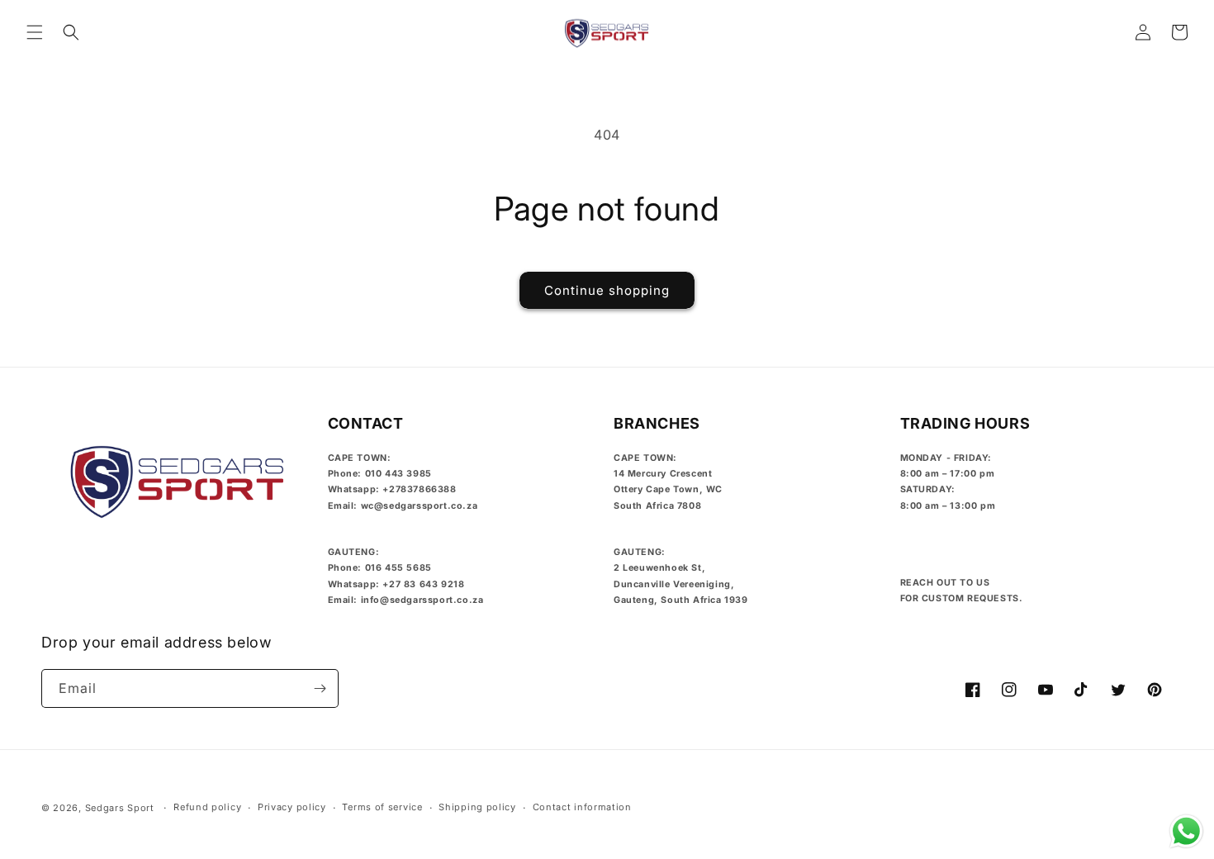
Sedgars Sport (119, 808)
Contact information (582, 807)
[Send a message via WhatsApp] (1186, 831)
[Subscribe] (319, 688)
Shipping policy (477, 807)
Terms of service (382, 807)
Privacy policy (292, 807)
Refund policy (207, 807)
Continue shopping (607, 290)
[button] (35, 32)
